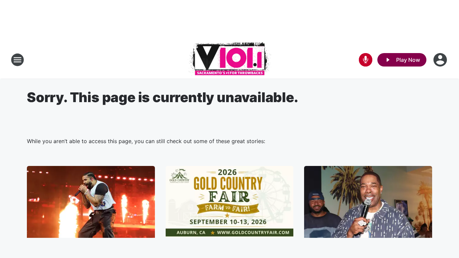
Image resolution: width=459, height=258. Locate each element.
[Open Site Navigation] (17, 60)
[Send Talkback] (365, 60)
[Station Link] (229, 59)
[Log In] (440, 60)
